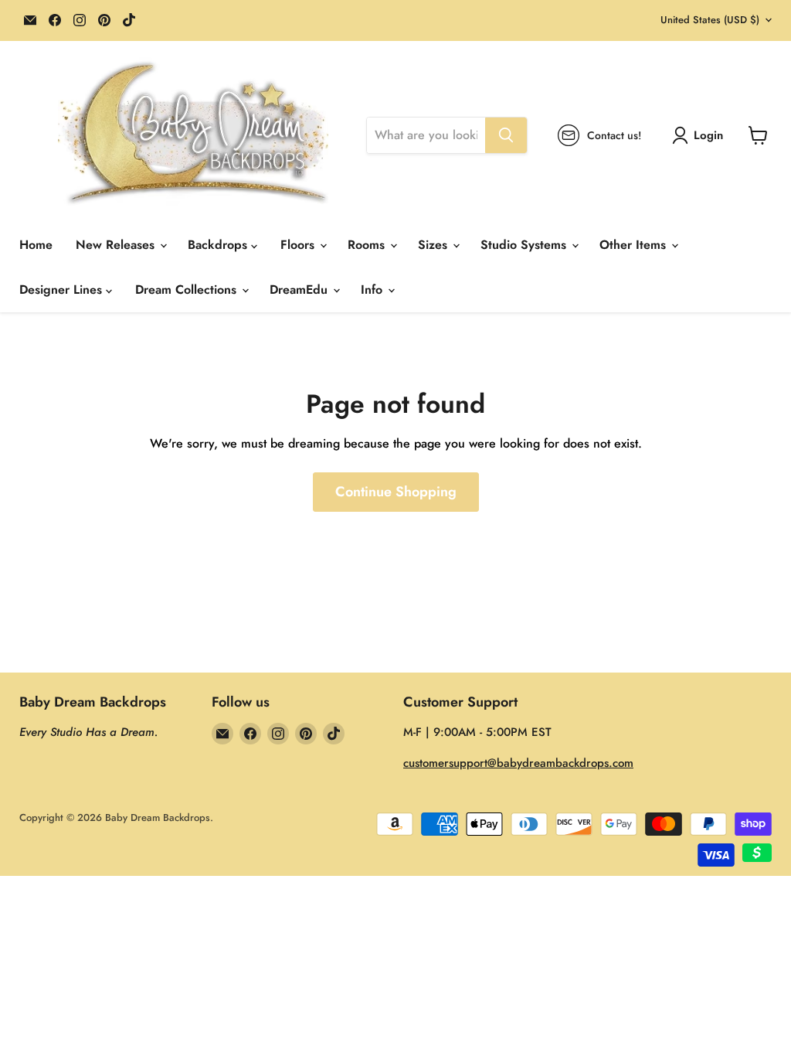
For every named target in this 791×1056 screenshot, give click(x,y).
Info (373, 289)
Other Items (634, 245)
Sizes (434, 245)
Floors (299, 245)
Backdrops (219, 245)
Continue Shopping (396, 492)
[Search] (506, 135)
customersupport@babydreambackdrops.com (518, 763)
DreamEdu (300, 289)
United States (709, 19)
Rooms (368, 245)
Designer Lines (62, 289)
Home (36, 245)
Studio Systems (525, 245)
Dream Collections (187, 289)
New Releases (117, 245)
